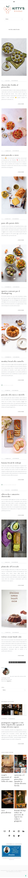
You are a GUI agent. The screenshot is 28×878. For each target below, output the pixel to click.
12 (16, 662)
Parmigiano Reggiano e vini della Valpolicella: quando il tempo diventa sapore (12, 725)
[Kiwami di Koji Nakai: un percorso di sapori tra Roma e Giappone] (20, 799)
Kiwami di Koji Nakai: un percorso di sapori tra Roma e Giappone (20, 815)
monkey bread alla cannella (12, 361)
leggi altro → (9, 681)
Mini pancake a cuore (10, 155)
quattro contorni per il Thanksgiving (10, 292)
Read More (21, 104)
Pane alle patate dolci (10, 223)
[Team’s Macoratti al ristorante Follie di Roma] (7, 764)
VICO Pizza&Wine (6, 811)
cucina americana (14, 80)
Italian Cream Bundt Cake (11, 637)
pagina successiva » (21, 662)
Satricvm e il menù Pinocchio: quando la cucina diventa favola (20, 780)
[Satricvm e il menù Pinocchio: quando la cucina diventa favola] (20, 764)
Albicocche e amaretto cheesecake (10, 495)
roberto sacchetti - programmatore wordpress (23, 877)
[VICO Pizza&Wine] (7, 799)
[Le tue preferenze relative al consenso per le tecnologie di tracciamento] (25, 876)
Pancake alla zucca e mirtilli (13, 395)
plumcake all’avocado (10, 567)
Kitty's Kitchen (14, 9)
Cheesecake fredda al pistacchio (9, 86)
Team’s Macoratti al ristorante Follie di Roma (7, 778)
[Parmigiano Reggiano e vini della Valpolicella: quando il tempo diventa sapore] (14, 710)
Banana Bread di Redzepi (11, 463)
